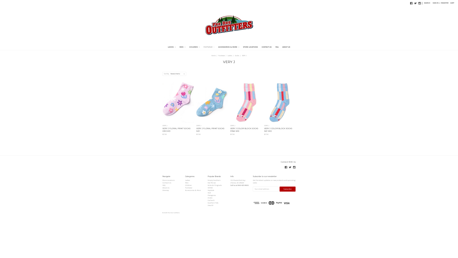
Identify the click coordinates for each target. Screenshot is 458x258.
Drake (210, 198)
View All (210, 205)
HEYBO (210, 188)
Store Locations (250, 47)
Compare (177, 102)
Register (444, 3)
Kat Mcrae (212, 183)
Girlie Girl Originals (215, 185)
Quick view (178, 98)
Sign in (435, 3)
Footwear (208, 47)
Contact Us (267, 47)
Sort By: (166, 74)
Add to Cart (178, 107)
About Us (286, 47)
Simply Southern (214, 180)
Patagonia (212, 195)
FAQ (276, 47)
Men (182, 47)
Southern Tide (213, 203)
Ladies (171, 47)
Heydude (211, 190)
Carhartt (211, 200)
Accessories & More (228, 47)
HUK (209, 193)
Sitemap (165, 190)
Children (193, 47)
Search (427, 3)
